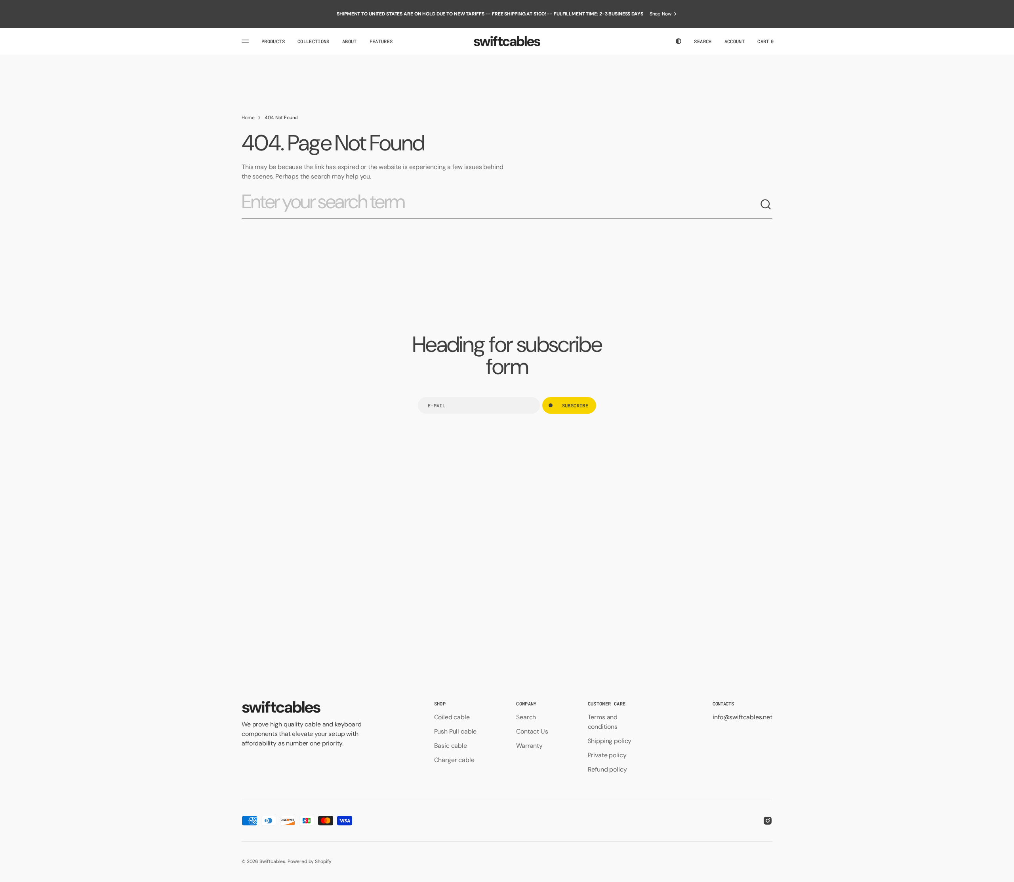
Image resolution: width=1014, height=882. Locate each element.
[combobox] (501, 205)
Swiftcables (272, 861)
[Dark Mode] (678, 41)
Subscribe (575, 405)
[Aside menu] (246, 41)
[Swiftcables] (507, 41)
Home (248, 117)
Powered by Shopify (310, 861)
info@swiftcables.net (742, 717)
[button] (702, 41)
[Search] (766, 204)
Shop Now (661, 14)
